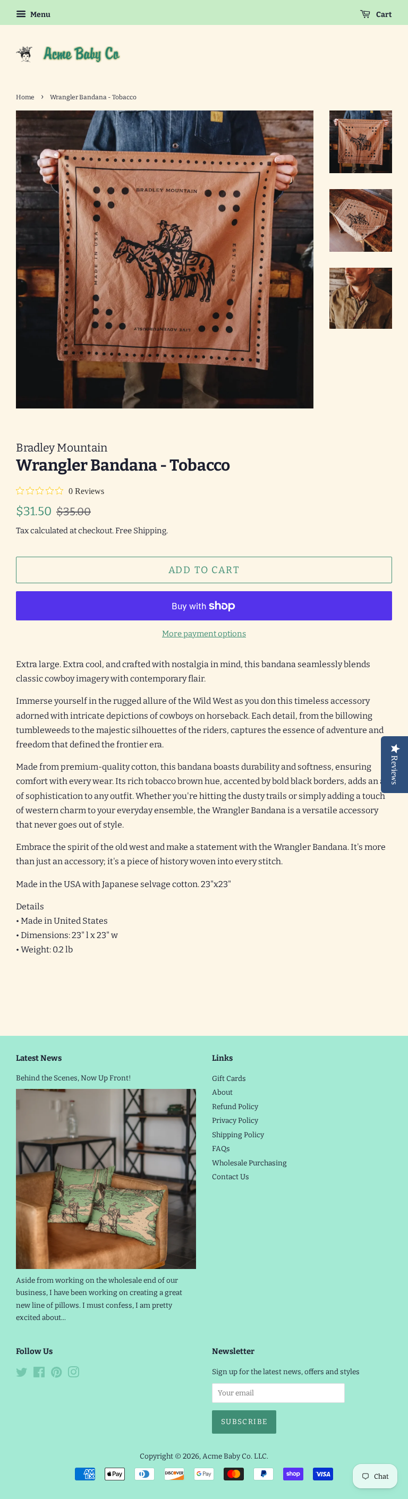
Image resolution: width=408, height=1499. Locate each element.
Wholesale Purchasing (249, 1163)
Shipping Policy (238, 1134)
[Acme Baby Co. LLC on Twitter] (22, 1374)
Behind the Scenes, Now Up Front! (73, 1078)
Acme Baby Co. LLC (234, 1456)
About (222, 1092)
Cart (383, 14)
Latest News (39, 1058)
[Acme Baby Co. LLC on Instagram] (73, 1374)
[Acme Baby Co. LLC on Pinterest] (56, 1374)
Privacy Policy (235, 1120)
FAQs (221, 1148)
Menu (39, 14)
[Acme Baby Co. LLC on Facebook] (39, 1374)
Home (25, 97)
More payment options (204, 633)
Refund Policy (235, 1106)
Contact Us (230, 1176)
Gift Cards (229, 1078)
